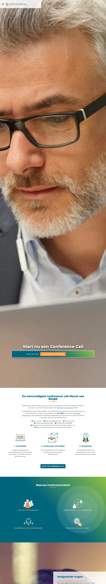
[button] (3, 4)
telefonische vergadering (65, 408)
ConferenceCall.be (17, 4)
